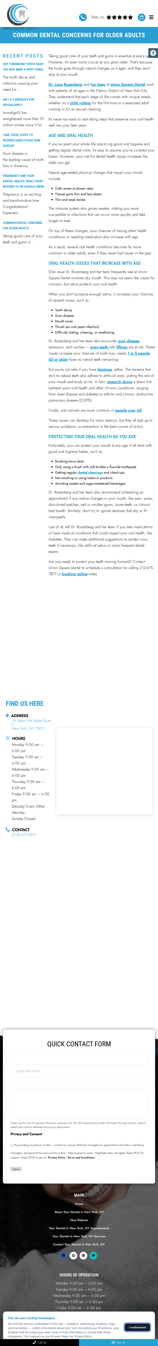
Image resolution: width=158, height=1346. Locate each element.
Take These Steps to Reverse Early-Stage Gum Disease (21, 140)
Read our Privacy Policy (76, 1336)
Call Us (41, 1342)
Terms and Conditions (81, 1157)
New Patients (79, 1220)
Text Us (120, 1342)
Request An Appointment (141, 17)
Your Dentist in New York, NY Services (79, 1236)
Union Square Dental (127, 84)
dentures (104, 369)
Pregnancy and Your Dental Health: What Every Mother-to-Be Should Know (23, 181)
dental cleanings (90, 472)
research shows (119, 382)
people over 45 (128, 410)
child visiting (80, 103)
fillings (121, 347)
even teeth (99, 347)
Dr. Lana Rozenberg (65, 84)
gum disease (128, 341)
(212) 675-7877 (83, 17)
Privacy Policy (56, 1157)
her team (98, 84)
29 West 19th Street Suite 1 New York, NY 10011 (31, 725)
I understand (137, 1327)
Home (79, 1204)
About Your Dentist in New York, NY (79, 1212)
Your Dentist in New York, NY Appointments (79, 1228)
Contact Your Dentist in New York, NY (79, 1244)
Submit (16, 1169)
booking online (74, 574)
